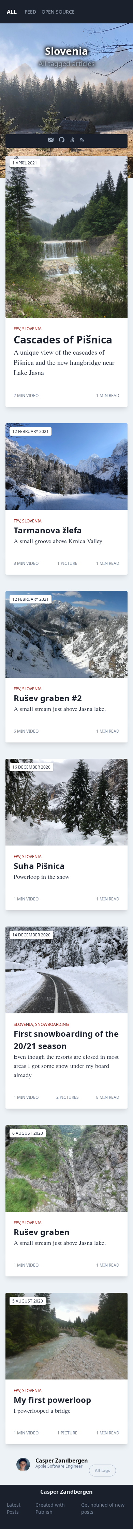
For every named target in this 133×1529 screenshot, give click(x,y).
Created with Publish (50, 1508)
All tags (102, 1470)
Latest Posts (13, 1508)
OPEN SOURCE (58, 11)
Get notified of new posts (102, 1508)
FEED (30, 11)
